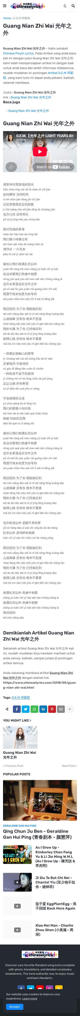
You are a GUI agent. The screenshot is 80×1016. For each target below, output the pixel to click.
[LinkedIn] (43, 709)
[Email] (61, 709)
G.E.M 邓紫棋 (21, 18)
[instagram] (49, 989)
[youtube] (40, 989)
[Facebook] (17, 709)
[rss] (59, 989)
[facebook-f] (21, 989)
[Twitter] (26, 709)
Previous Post (14, 766)
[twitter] (30, 989)
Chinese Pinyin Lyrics (18, 53)
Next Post (68, 766)
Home (7, 18)
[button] (4, 6)
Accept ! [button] (14, 1006)
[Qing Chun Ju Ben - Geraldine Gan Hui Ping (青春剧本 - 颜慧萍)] (40, 800)
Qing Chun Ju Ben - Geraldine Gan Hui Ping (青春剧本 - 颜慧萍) (37, 834)
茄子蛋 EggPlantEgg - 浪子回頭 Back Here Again (55, 906)
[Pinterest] (52, 709)
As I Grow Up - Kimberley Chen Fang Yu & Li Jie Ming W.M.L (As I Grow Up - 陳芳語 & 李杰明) (55, 856)
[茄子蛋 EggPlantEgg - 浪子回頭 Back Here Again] (17, 906)
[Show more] (70, 709)
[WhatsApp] (34, 709)
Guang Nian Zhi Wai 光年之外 (31, 97)
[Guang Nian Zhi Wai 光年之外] (20, 737)
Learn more (29, 998)
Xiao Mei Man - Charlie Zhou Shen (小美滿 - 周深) (54, 929)
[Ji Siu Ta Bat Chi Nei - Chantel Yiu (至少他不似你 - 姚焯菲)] (17, 882)
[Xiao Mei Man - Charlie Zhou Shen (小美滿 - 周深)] (17, 930)
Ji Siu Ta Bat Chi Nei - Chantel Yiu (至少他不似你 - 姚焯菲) (55, 882)
